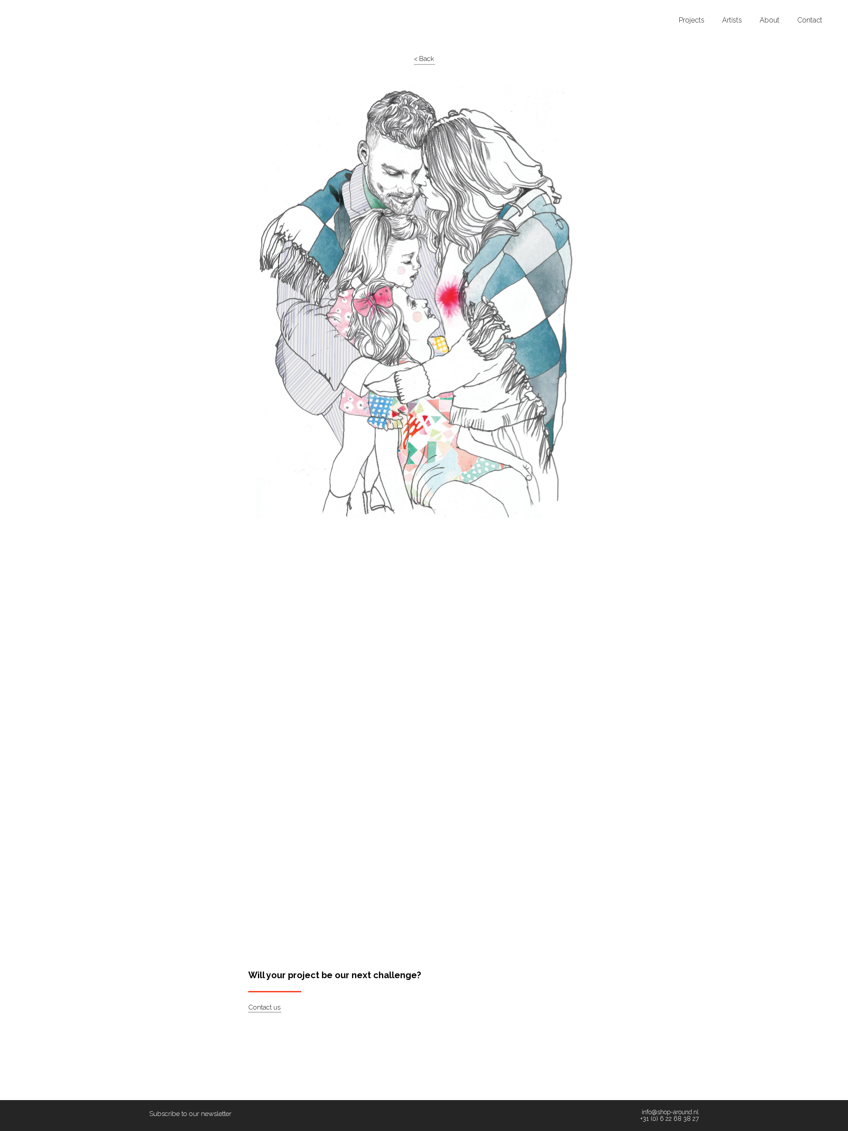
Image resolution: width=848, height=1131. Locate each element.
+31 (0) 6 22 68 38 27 (669, 1119)
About (770, 20)
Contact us (264, 1007)
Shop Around (40, 8)
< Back (424, 59)
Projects (691, 20)
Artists (732, 20)
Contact (809, 20)
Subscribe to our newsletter (190, 1114)
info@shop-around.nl (670, 1112)
